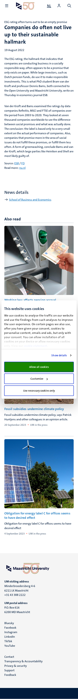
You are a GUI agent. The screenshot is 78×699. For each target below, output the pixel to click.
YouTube (9, 646)
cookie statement (35, 346)
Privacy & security (15, 666)
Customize (36, 379)
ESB (16, 163)
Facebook (10, 628)
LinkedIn (9, 637)
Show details (59, 355)
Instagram (10, 632)
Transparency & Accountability (23, 661)
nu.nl (22, 168)
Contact (9, 657)
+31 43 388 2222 (15, 595)
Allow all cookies (39, 367)
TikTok (8, 641)
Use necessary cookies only (39, 390)
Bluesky (9, 623)
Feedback (10, 675)
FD (23, 163)
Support (9, 670)
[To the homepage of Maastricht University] (25, 6)
